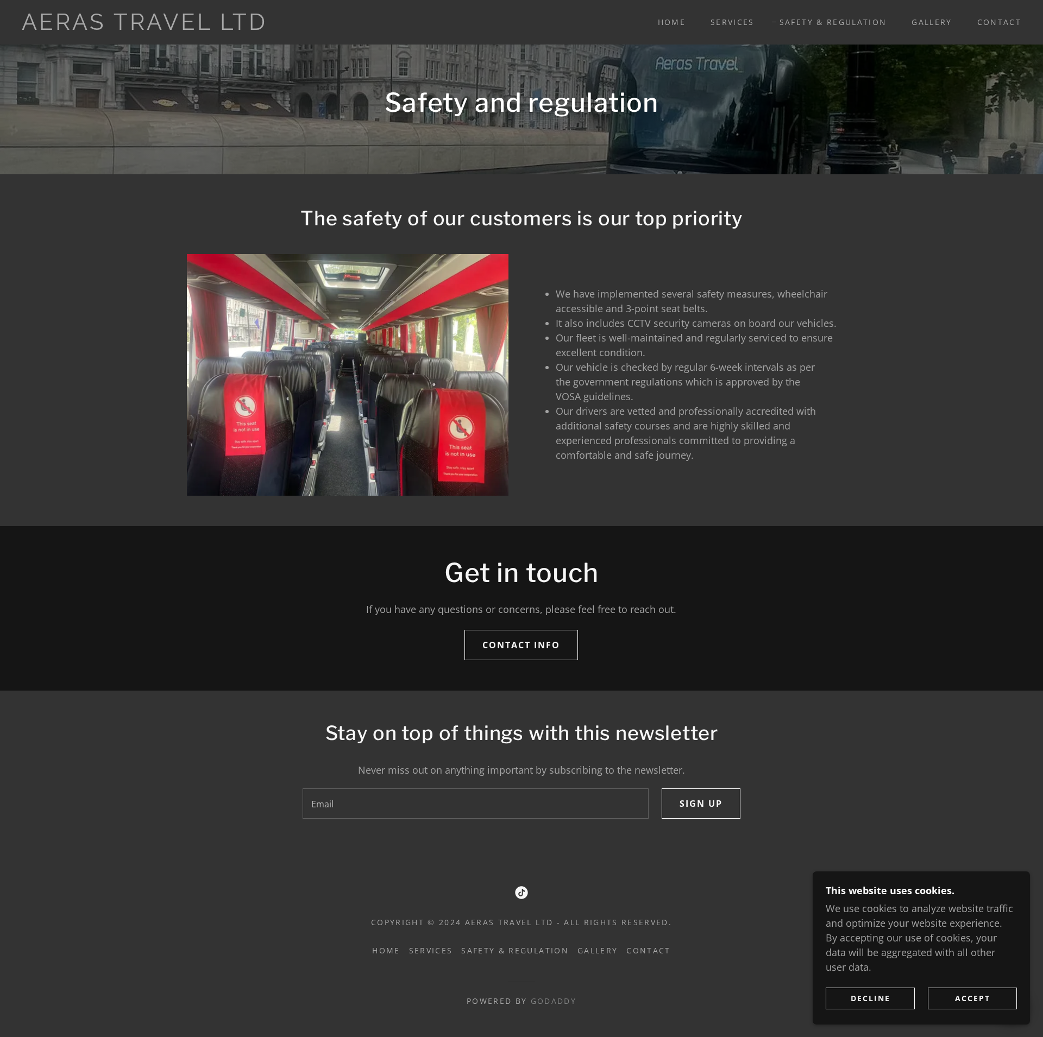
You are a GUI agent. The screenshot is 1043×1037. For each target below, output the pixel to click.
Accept (972, 998)
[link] (163, 26)
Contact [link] (999, 22)
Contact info (521, 645)
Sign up (701, 804)
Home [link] (672, 22)
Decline (870, 998)
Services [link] (733, 22)
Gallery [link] (932, 22)
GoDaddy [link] (553, 1001)
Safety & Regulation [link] (833, 22)
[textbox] (475, 803)
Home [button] (386, 950)
